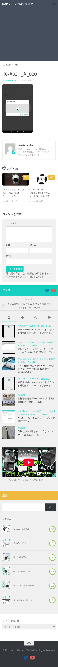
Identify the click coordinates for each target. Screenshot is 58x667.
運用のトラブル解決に (30, 345)
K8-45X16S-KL (20, 543)
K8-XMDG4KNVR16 (22, 600)
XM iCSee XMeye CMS (30, 326)
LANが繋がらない (24, 411)
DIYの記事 (21, 395)
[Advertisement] (29, 30)
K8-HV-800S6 (20, 557)
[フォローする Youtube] (53, 290)
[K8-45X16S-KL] (6, 543)
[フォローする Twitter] (47, 290)
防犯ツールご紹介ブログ (17, 4)
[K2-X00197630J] (6, 529)
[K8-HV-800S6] (6, 557)
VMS (19, 326)
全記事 (42, 342)
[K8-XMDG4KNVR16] (6, 600)
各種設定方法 (45, 326)
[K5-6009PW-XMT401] (6, 586)
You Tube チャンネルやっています (26, 480)
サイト (9, 256)
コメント (11, 223)
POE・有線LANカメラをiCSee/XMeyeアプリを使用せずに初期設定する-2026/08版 (36, 368)
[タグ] (49, 318)
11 (53, 177)
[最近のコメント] (35, 318)
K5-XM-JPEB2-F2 (21, 571)
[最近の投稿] (9, 318)
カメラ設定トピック (30, 342)
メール (33, 245)
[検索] (50, 507)
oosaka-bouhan (12, 80)
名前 (8, 245)
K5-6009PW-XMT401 (23, 585)
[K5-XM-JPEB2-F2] (6, 571)
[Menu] (54, 4)
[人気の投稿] (22, 318)
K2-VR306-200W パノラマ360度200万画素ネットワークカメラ (40, 193)
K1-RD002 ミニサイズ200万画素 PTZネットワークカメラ (13, 193)
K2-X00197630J (21, 529)
